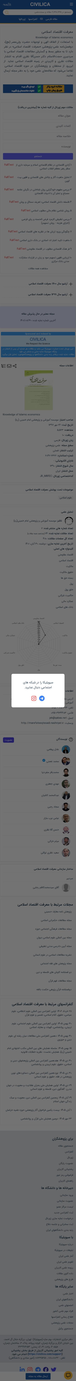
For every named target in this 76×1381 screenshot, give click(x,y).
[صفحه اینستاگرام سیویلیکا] (34, 698)
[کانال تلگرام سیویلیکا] (42, 698)
